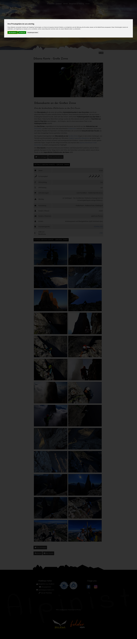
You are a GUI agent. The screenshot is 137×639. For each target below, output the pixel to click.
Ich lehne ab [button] (22, 32)
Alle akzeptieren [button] (13, 32)
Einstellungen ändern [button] (33, 32)
